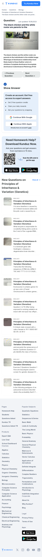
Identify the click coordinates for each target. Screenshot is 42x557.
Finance (5, 503)
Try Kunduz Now (31, 3)
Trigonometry (27, 478)
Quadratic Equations (30, 411)
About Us (25, 500)
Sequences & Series (30, 418)
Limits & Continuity (29, 426)
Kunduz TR (6, 422)
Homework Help (8, 411)
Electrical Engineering (10, 521)
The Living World (28, 430)
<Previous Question (9, 74)
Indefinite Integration (30, 494)
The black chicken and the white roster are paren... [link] (18, 14)
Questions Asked (8, 418)
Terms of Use (27, 521)
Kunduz (4, 10)
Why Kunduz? (27, 504)
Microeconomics (8, 484)
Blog (24, 508)
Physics (5, 465)
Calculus (5, 454)
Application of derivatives (27, 462)
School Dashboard (9, 443)
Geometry (6, 461)
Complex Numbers (29, 474)
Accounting (6, 500)
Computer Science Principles (9, 489)
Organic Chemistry (9, 473)
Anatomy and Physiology (7, 526)
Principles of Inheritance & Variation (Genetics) (17, 12)
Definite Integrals (29, 467)
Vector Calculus (28, 457)
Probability (26, 437)
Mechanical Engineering (6, 512)
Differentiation (28, 470)
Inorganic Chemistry (10, 476)
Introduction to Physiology (28, 489)
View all (35, 180)
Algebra (5, 450)
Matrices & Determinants (27, 452)
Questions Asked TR (10, 426)
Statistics (5, 457)
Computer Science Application (9, 495)
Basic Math (26, 422)
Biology (21, 10)
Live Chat (5, 440)
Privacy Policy (27, 518)
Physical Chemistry (9, 469)
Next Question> (30, 74)
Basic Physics (27, 433)
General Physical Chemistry (29, 446)
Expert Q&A (6, 436)
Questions (12, 10)
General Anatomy (29, 441)
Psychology (6, 507)
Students (5, 415)
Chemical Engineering (10, 517)
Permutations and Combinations (29, 483)
